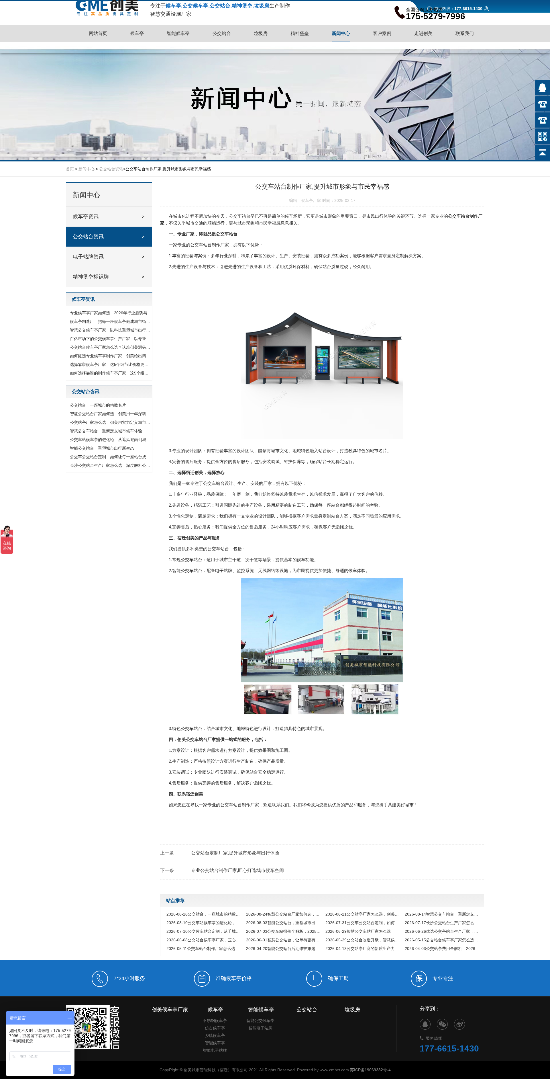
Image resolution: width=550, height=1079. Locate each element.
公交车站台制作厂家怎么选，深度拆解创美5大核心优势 (204, 948)
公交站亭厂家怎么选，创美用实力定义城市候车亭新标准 (110, 422)
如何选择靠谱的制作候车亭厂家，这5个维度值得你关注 (110, 373)
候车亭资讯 (86, 216)
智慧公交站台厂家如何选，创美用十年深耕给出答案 (110, 413)
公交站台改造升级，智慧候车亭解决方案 (363, 940)
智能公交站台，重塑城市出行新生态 (102, 448)
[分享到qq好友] (425, 1024)
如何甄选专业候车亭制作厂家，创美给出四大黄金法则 (110, 356)
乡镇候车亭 (215, 1035)
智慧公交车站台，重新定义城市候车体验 (106, 431)
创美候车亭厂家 (170, 1009)
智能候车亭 (215, 1043)
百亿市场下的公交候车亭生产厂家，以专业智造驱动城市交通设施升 (110, 338)
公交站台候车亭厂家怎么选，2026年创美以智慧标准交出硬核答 (443, 940)
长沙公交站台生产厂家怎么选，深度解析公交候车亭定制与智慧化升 (110, 465)
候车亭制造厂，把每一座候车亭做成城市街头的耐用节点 (110, 321)
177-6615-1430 (449, 1048)
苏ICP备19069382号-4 (370, 1070)
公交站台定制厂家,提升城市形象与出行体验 (235, 852)
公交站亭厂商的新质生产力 (360, 948)
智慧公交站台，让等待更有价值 (284, 940)
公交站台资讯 (111, 169)
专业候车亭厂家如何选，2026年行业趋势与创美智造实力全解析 (110, 313)
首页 (70, 169)
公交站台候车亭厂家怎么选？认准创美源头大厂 (110, 347)
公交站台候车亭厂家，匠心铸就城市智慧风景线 (204, 940)
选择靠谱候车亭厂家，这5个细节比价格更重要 (110, 364)
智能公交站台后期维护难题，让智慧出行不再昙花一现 (284, 948)
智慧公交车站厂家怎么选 (358, 931)
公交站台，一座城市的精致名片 (98, 405)
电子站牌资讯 (88, 256)
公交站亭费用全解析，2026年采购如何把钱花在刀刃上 (443, 948)
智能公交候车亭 (260, 1020)
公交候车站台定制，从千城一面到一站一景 (204, 931)
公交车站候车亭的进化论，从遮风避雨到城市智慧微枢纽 (110, 439)
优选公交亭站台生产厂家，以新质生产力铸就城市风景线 (443, 931)
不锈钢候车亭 (215, 1020)
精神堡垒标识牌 (91, 277)
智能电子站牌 (215, 1050)
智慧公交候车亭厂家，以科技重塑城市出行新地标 (110, 330)
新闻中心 (86, 169)
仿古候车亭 (215, 1028)
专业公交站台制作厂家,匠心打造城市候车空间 (237, 870)
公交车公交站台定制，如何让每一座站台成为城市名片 (110, 456)
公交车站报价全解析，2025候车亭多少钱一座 (284, 931)
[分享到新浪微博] (459, 1024)
